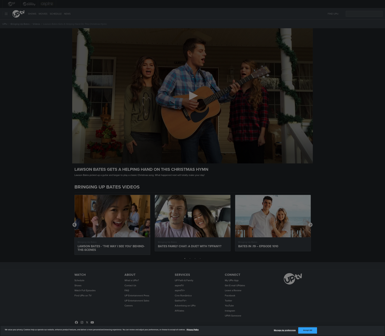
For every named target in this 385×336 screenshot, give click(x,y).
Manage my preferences (285, 330)
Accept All (307, 330)
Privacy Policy (193, 329)
